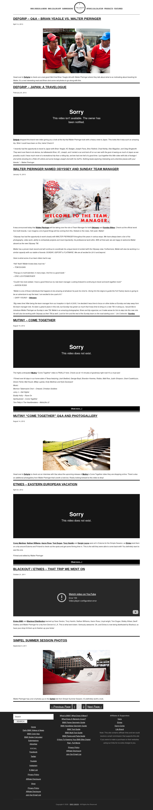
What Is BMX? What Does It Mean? (74, 715)
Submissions (33, 740)
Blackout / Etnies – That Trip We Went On (49, 569)
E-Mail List (33, 770)
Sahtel (52, 698)
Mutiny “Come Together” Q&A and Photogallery (55, 415)
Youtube (33, 761)
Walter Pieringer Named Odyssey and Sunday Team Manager (66, 169)
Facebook (33, 752)
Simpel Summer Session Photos (40, 640)
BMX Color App (33, 733)
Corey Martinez (19, 543)
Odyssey (95, 227)
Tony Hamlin (68, 543)
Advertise (33, 744)
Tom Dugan (57, 543)
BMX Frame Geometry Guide (73, 722)
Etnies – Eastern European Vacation (45, 484)
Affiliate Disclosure (33, 779)
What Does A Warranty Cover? (74, 719)
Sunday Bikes (109, 227)
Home (33, 727)
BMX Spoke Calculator (33, 737)
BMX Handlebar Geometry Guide (74, 725)
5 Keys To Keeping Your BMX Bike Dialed (73, 739)
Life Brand (120, 729)
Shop (33, 783)
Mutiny (34, 372)
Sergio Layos (83, 543)
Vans (120, 719)
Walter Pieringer (42, 227)
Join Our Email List (33, 795)
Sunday (131, 313)
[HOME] (79, 7)
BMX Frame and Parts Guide (73, 736)
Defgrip (27, 77)
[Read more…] (76, 408)
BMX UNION (74, 804)
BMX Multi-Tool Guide (73, 732)
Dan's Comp (120, 725)
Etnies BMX (18, 621)
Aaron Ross (46, 543)
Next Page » (94, 706)
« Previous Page (61, 706)
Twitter (33, 756)
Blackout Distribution (36, 621)
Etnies (128, 543)
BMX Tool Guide (73, 729)
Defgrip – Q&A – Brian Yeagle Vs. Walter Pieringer (57, 18)
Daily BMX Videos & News (33, 730)
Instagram (33, 765)
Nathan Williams (34, 543)
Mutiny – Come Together (34, 320)
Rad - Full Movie (73, 743)
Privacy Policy (33, 774)
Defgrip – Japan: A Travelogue (39, 87)
